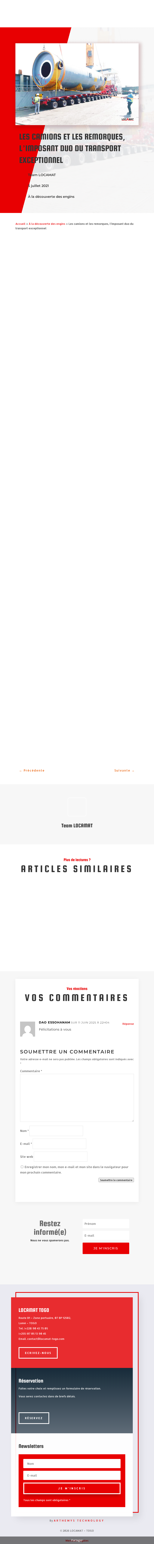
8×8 (127, 483)
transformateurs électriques (92, 311)
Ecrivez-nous (38, 1352)
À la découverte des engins (51, 197)
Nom (24, 1131)
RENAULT (56, 528)
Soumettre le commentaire (116, 1180)
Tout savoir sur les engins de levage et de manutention (65, 909)
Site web (26, 1157)
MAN (68, 528)
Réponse (128, 1023)
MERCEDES (84, 528)
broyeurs (39, 316)
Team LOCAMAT (42, 175)
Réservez (34, 1418)
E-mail (26, 1144)
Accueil (20, 223)
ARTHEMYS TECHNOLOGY (79, 1520)
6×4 (116, 483)
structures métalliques (84, 325)
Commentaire (31, 1071)
